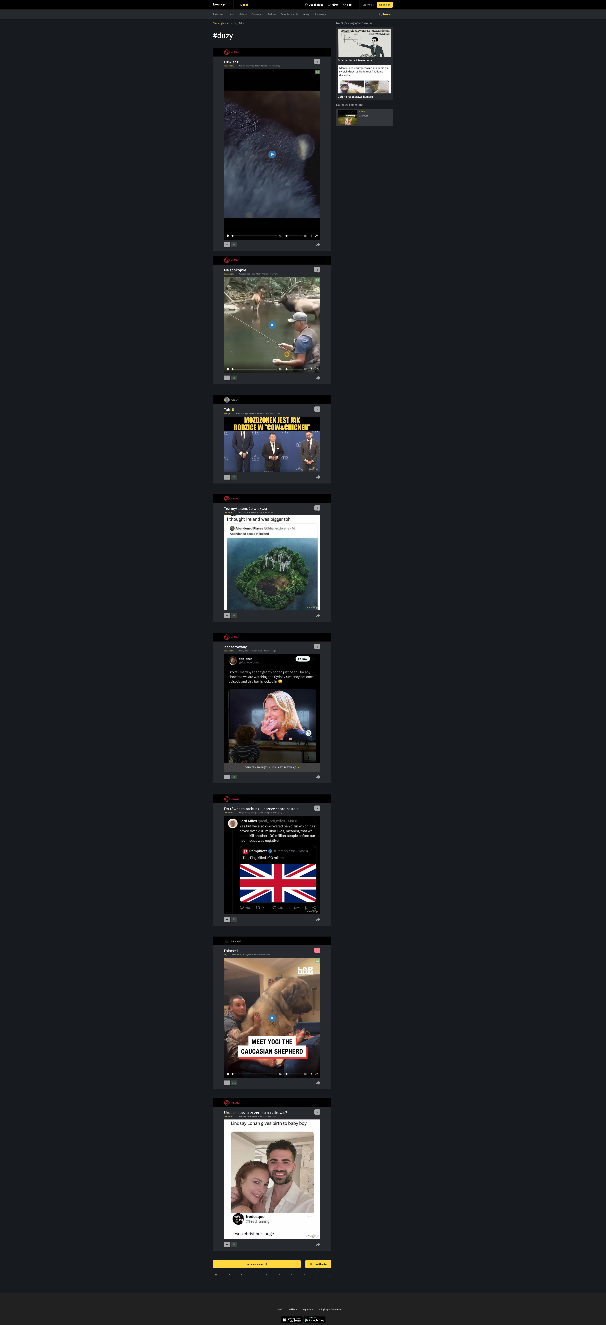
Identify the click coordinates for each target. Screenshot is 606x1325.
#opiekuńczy (275, 66)
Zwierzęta (218, 14)
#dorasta (265, 66)
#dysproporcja (270, 651)
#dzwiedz (250, 66)
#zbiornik (251, 274)
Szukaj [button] (386, 14)
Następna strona (255, 1264)
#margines (268, 813)
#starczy (265, 274)
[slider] (254, 235)
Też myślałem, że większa (245, 508)
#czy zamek (268, 512)
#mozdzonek (275, 413)
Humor (231, 14)
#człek (260, 651)
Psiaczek (231, 951)
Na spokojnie (235, 270)
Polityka (272, 14)
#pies (234, 955)
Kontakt (279, 1309)
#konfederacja (242, 413)
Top (349, 4)
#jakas (253, 512)
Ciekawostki (257, 14)
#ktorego (247, 1116)
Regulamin (308, 1309)
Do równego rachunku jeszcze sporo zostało (261, 809)
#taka (241, 512)
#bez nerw (274, 274)
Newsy (306, 14)
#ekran (248, 651)
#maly (241, 651)
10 (216, 1274)
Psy (225, 955)
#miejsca (242, 274)
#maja (241, 813)
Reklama (292, 1309)
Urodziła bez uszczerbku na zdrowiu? (255, 1112)
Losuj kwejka (321, 1264)
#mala (247, 512)
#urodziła (272, 1116)
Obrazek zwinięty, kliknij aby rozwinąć (270, 767)
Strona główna (221, 23)
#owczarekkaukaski (262, 955)
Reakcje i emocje (289, 14)
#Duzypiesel (248, 955)
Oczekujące (316, 4)
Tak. (228, 410)
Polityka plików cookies (330, 1309)
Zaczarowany (235, 647)
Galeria (243, 14)
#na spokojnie (257, 813)
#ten (240, 1116)
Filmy (335, 4)
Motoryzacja (320, 14)
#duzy (257, 66)
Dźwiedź (231, 62)
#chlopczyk (262, 1116)
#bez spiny (277, 813)
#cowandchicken (262, 413)
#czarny (242, 66)
